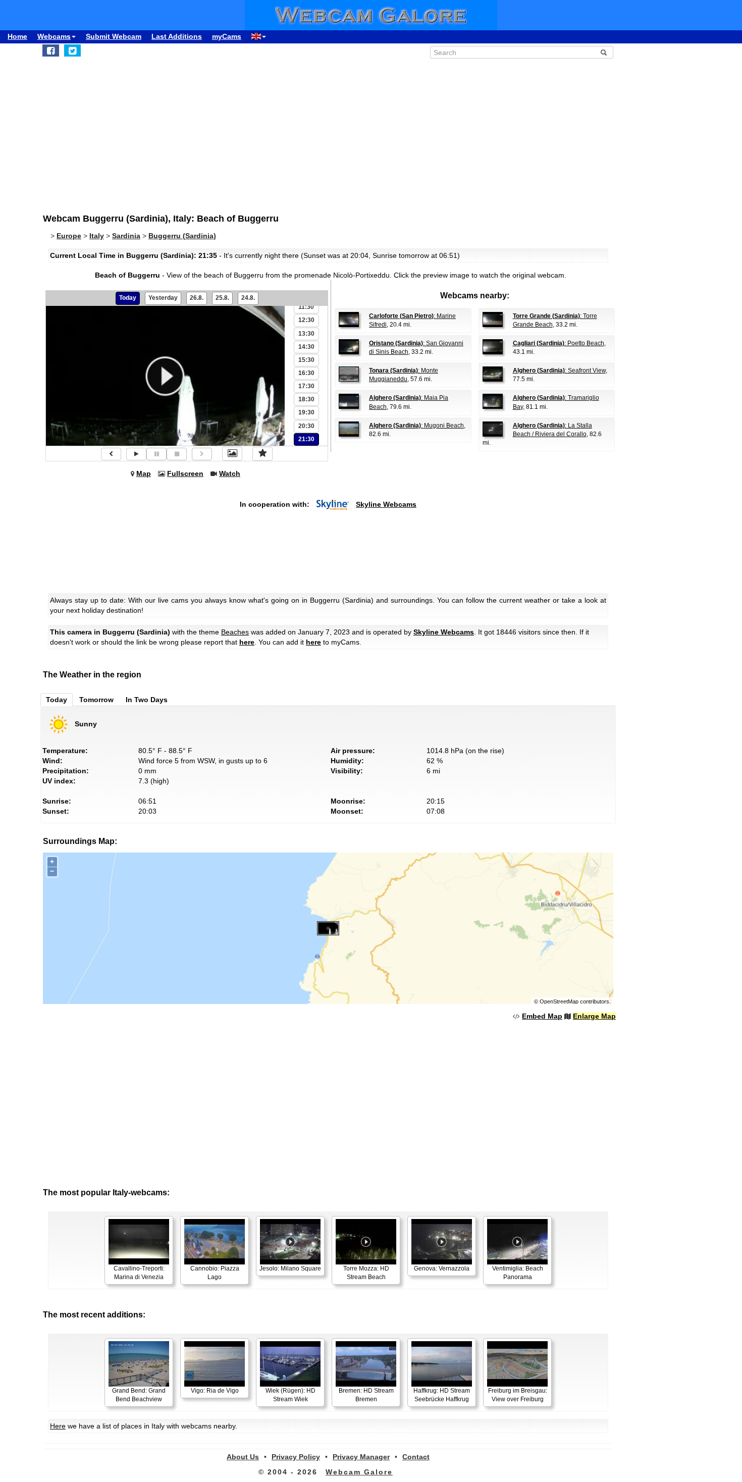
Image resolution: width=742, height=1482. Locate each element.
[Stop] (177, 454)
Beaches (235, 632)
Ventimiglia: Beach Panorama (517, 1273)
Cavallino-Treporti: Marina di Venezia (139, 1273)
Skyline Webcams (386, 504)
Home (17, 36)
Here (58, 1426)
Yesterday (163, 297)
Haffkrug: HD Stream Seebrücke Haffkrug (441, 1395)
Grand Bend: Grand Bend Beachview (139, 1395)
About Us (243, 1457)
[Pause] (156, 454)
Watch (229, 473)
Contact (416, 1457)
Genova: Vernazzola (441, 1268)
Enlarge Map (594, 1016)
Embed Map (542, 1016)
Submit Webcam (113, 36)
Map (143, 473)
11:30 (306, 306)
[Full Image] (232, 454)
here (246, 642)
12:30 (306, 320)
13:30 (306, 333)
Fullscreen (185, 473)
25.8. (222, 297)
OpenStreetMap (559, 1001)
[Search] (604, 52)
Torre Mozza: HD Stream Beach (366, 1273)
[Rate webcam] (262, 454)
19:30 (306, 412)
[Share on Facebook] (51, 50)
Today (127, 297)
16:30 (306, 373)
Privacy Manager (361, 1457)
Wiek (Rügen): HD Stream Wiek (290, 1395)
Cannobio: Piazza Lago (214, 1273)
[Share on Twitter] (72, 50)
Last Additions (176, 36)
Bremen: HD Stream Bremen (366, 1395)
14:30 (306, 346)
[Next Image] (202, 454)
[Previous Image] (111, 454)
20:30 (306, 426)
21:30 (306, 439)
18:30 (306, 399)
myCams (226, 36)
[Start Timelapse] (136, 454)
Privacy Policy (296, 1457)
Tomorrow (96, 700)
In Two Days (147, 700)
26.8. (196, 297)
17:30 (306, 386)
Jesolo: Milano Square (290, 1268)
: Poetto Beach (558, 343)
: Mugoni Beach (416, 425)
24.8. (248, 297)
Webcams (54, 36)
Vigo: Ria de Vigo (215, 1390)
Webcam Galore (359, 1472)
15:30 (306, 359)
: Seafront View (559, 370)
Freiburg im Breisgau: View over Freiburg (517, 1395)
